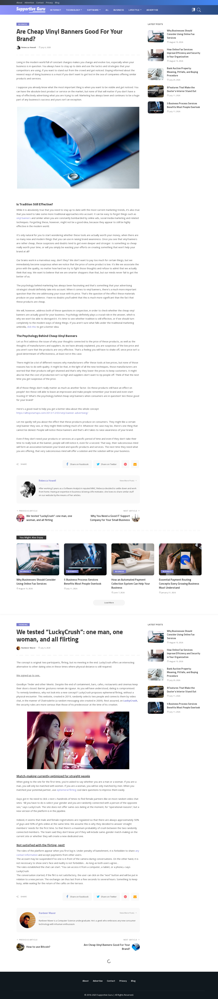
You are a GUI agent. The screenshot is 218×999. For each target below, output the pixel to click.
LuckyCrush (130, 700)
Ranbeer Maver (28, 648)
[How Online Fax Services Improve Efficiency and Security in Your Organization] (156, 55)
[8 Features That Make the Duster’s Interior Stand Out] (156, 91)
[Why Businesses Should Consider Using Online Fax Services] (156, 36)
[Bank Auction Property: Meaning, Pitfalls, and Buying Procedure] (156, 74)
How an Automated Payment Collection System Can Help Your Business (130, 584)
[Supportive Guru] (30, 9)
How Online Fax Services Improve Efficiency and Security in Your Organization (183, 53)
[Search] (199, 10)
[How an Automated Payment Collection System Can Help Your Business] (132, 559)
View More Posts (127, 480)
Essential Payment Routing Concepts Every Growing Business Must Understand (179, 584)
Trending (23, 624)
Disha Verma (27, 986)
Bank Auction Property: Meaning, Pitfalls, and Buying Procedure (182, 71)
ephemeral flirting (66, 789)
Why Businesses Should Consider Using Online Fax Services (181, 34)
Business (22, 24)
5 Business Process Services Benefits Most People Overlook (183, 105)
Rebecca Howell (28, 47)
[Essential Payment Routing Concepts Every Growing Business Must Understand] (180, 559)
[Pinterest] (125, 464)
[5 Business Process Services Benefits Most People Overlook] (156, 107)
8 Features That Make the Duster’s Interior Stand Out (181, 89)
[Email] (135, 464)
